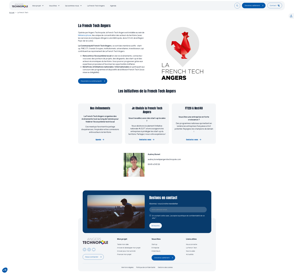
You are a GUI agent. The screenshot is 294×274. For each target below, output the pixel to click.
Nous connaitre (191, 244)
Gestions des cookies (165, 267)
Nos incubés (190, 251)
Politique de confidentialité (145, 267)
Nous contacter (91, 257)
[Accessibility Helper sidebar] (291, 16)
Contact (273, 5)
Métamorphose (84, 35)
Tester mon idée (123, 244)
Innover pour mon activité (126, 251)
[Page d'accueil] (20, 5)
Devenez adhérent (252, 5)
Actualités (189, 254)
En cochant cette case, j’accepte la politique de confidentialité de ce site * (178, 217)
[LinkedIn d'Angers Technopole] (84, 249)
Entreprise (155, 248)
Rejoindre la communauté (91, 81)
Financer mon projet (124, 254)
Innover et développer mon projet (128, 248)
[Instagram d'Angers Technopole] (89, 249)
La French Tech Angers (96, 6)
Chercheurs (156, 251)
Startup (154, 244)
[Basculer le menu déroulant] (43, 5)
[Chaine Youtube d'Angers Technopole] (94, 249)
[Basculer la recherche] (237, 5)
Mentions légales (127, 267)
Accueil (11, 12)
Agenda (113, 6)
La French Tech (191, 248)
